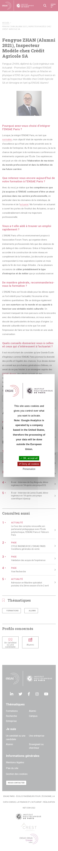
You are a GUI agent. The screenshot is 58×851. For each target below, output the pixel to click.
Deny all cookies (30, 464)
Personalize (29, 469)
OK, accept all (30, 458)
